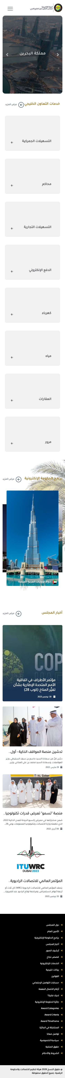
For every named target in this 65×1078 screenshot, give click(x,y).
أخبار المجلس (52, 944)
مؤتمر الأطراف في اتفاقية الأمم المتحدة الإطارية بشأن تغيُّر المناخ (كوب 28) (34, 685)
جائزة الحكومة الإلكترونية (47, 1002)
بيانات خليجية (52, 970)
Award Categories (50, 1008)
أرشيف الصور (52, 951)
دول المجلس (52, 925)
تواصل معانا (53, 1034)
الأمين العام (53, 931)
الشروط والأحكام (50, 1053)
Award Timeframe (50, 1021)
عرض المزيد (11, 104)
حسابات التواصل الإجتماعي (45, 983)
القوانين (55, 976)
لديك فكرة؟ (53, 996)
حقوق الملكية (52, 1047)
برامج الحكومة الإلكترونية (46, 938)
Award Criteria (52, 1015)
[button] (7, 55)
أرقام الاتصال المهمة (49, 989)
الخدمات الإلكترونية (49, 964)
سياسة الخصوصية (49, 1041)
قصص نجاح (53, 957)
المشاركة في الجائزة (49, 1028)
